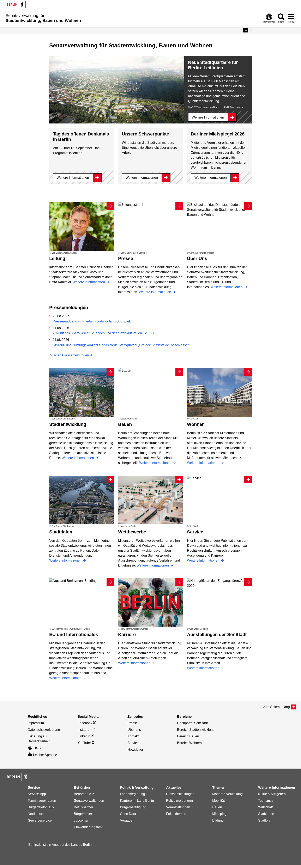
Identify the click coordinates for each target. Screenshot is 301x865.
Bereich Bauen (188, 736)
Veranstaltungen (178, 807)
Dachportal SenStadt (192, 723)
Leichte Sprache (45, 755)
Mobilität (218, 800)
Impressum (36, 723)
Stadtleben (266, 814)
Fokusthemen (176, 814)
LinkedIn (84, 736)
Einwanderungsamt (88, 827)
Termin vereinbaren (42, 800)
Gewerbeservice (40, 820)
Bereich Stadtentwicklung (196, 729)
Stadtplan (265, 820)
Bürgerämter (83, 814)
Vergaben (127, 820)
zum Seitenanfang (276, 707)
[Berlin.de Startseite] (15, 4)
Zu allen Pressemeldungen (69, 355)
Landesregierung (132, 794)
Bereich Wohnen (189, 743)
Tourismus (265, 800)
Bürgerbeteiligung (133, 807)
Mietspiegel (220, 814)
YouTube (84, 743)
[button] (247, 30)
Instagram (85, 729)
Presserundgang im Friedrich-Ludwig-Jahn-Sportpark (92, 321)
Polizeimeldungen (179, 800)
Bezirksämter (83, 807)
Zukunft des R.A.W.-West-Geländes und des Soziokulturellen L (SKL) (103, 333)
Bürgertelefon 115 (41, 807)
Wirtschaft (265, 807)
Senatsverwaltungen (89, 800)
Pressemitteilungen (180, 794)
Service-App (37, 794)
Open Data (128, 814)
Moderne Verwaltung (227, 794)
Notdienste (36, 814)
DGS (37, 748)
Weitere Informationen (208, 117)
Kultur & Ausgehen (272, 794)
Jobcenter (81, 820)
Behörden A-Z (84, 794)
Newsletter (135, 749)
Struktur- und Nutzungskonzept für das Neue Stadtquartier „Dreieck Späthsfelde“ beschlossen (121, 345)
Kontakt (133, 736)
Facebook (85, 723)
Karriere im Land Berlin (137, 800)
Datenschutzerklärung (44, 729)
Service (133, 743)
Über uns (134, 729)
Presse (132, 723)
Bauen (217, 807)
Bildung (218, 820)
